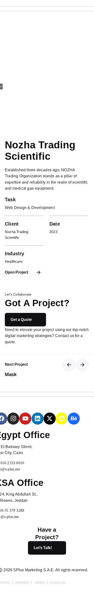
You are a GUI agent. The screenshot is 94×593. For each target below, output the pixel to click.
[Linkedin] (38, 419)
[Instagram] (13, 419)
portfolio (22, 582)
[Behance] (74, 419)
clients (40, 582)
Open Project (16, 272)
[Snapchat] (62, 419)
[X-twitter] (50, 419)
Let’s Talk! (43, 548)
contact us (57, 582)
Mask (10, 374)
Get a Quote (21, 319)
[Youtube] (25, 419)
